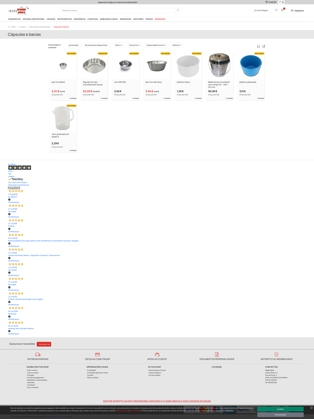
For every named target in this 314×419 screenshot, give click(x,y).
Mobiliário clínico (109, 19)
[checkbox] (80, 45)
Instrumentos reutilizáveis (39, 27)
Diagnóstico (14, 19)
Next (18, 188)
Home (11, 26)
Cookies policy (122, 410)
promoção (160, 19)
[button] (283, 2)
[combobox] (279, 2)
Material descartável (34, 19)
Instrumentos (64, 19)
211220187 (272, 2)
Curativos (93, 19)
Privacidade (135, 410)
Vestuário (138, 19)
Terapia (149, 19)
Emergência (80, 19)
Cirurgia (51, 19)
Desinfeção (125, 19)
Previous (11, 188)
